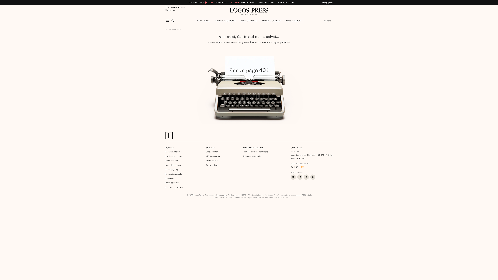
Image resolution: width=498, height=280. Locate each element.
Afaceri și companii (271, 21)
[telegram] (299, 177)
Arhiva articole (212, 165)
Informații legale (253, 147)
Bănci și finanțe (249, 21)
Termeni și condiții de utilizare (255, 152)
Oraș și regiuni (293, 21)
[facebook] (306, 177)
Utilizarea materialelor (252, 156)
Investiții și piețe (172, 169)
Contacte (296, 147)
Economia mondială (173, 174)
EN (297, 167)
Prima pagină (203, 21)
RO (302, 167)
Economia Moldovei (173, 152)
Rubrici (169, 147)
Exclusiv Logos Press (174, 187)
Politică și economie (225, 21)
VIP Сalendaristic (213, 156)
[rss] (293, 177)
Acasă (167, 29)
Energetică (169, 178)
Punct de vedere (172, 183)
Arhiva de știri (211, 160)
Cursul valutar (212, 152)
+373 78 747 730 (298, 158)
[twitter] (312, 177)
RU (292, 167)
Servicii (210, 147)
